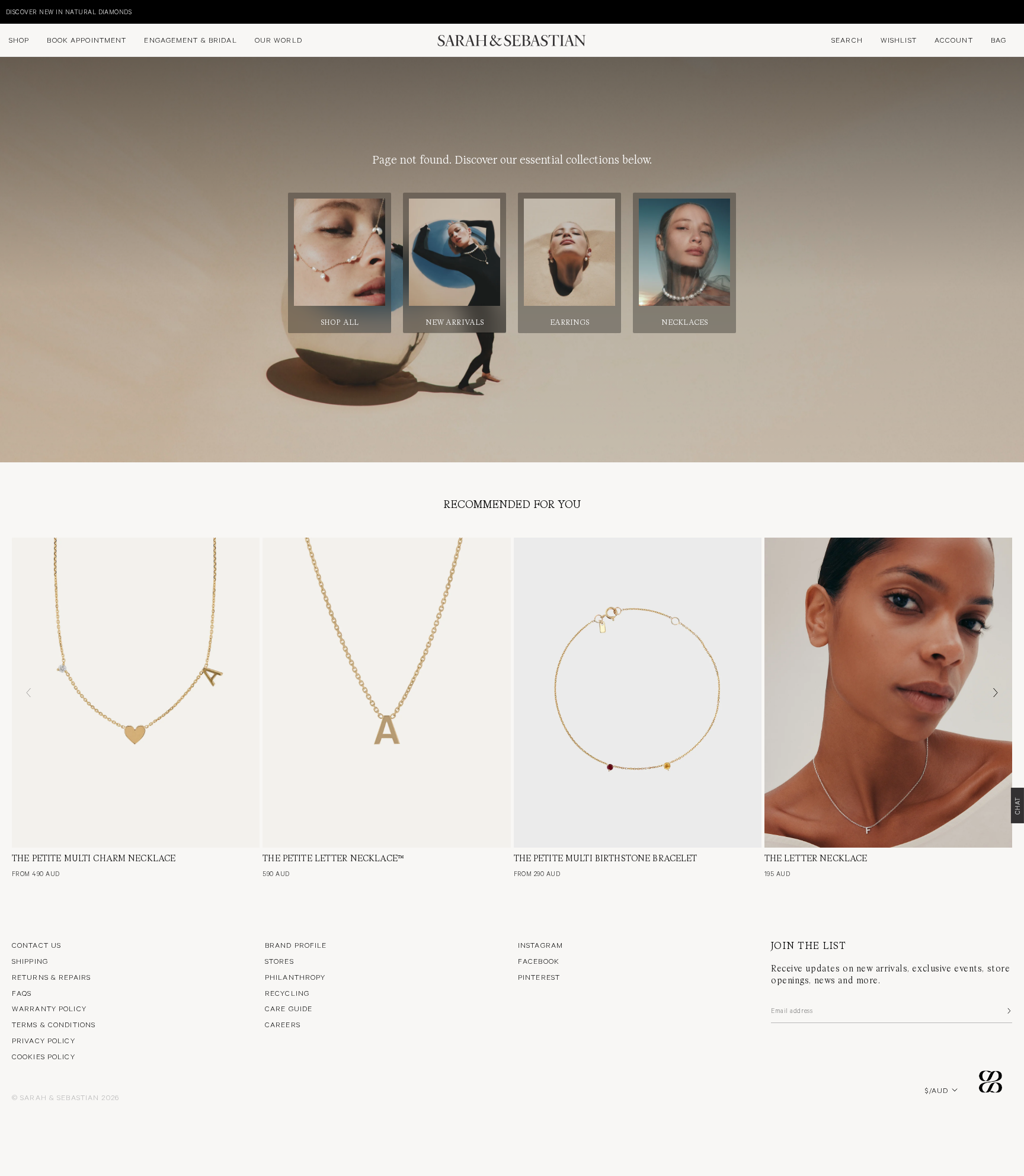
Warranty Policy (49, 1008)
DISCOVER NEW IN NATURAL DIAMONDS (69, 11)
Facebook (538, 961)
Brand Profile (296, 945)
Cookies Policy (43, 1056)
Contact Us (36, 945)
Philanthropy (295, 977)
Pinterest (539, 977)
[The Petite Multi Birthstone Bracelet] (637, 693)
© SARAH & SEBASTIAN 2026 (65, 1097)
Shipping (30, 961)
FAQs (21, 993)
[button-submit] (1008, 1010)
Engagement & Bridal (190, 39)
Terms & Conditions (53, 1024)
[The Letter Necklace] (888, 693)
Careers (282, 1024)
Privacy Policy (43, 1040)
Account (954, 39)
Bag (998, 39)
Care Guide (288, 1008)
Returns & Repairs (51, 977)
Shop (19, 39)
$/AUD (936, 1090)
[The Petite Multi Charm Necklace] (136, 693)
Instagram (540, 945)
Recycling (287, 993)
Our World (278, 39)
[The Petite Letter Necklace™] (386, 693)
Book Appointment (86, 39)
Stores (279, 961)
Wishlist (899, 39)
